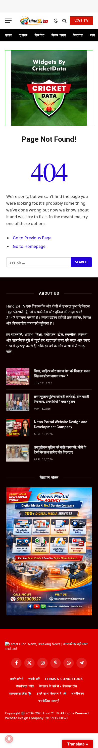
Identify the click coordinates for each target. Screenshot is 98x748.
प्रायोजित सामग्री (49, 701)
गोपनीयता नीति (25, 686)
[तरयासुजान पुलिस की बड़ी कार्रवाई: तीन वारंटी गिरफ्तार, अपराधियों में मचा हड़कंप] (17, 402)
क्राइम (23, 35)
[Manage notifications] (9, 739)
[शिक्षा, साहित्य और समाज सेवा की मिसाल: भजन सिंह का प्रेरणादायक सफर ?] (17, 376)
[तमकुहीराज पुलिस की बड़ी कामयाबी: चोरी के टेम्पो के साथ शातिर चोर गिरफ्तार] (17, 453)
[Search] (64, 20)
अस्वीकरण (77, 693)
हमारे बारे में (17, 679)
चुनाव (8, 35)
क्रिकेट (39, 35)
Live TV (81, 20)
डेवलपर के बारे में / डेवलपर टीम (58, 686)
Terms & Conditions (64, 679)
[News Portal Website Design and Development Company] (17, 427)
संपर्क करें (34, 679)
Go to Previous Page (32, 238)
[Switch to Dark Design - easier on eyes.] (56, 21)
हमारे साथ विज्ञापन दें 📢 (52, 693)
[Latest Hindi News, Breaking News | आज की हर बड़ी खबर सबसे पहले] (34, 21)
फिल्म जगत (59, 35)
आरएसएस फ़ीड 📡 (20, 693)
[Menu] (8, 20)
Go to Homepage (29, 246)
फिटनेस (78, 35)
